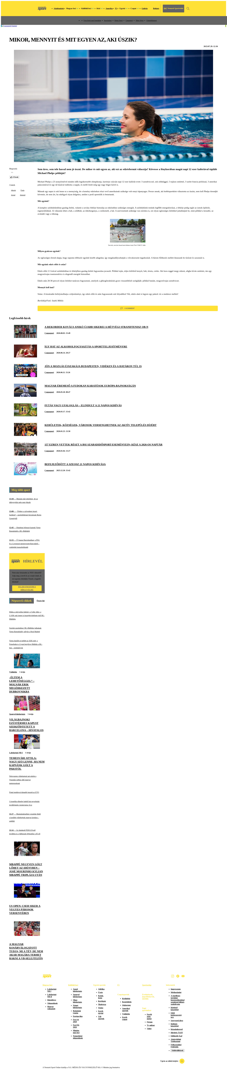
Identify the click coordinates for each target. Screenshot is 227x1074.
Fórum (149, 1022)
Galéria (145, 8)
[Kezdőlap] (42, 9)
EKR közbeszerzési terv (176, 1015)
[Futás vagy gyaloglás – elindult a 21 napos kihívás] (25, 416)
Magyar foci (47, 985)
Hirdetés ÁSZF (177, 1033)
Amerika (109, 8)
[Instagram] (172, 976)
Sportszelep (146, 985)
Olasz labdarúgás (77, 1001)
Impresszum (176, 989)
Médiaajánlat (176, 992)
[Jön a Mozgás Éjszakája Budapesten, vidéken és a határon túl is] (25, 376)
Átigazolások (52, 1003)
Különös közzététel (175, 1025)
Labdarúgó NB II (51, 996)
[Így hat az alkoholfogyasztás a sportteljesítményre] (25, 357)
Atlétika (101, 989)
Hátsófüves (51, 1000)
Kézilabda (126, 999)
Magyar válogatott (51, 1008)
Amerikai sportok (126, 1009)
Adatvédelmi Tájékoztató (176, 1040)
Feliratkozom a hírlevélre (27, 588)
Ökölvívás (102, 1004)
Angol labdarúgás (77, 990)
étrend (13, 195)
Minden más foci (76, 1031)
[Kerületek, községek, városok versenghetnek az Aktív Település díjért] (25, 435)
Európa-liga (78, 1016)
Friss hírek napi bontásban (92, 20)
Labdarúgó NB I (16, 753)
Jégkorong (126, 1005)
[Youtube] (183, 976)
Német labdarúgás (77, 1006)
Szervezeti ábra (177, 1021)
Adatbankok (59, 8)
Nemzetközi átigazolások (78, 1037)
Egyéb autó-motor (149, 1016)
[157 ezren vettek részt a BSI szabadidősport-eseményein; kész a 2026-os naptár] (25, 455)
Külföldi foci (73, 985)
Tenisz (100, 1008)
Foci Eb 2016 (76, 1026)
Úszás (22, 190)
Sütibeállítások (177, 1050)
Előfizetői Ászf (176, 1036)
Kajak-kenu (101, 997)
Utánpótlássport (151, 20)
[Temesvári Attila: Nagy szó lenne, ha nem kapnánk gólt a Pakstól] (27, 748)
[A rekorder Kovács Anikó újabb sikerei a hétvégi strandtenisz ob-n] (25, 337)
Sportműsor (108, 20)
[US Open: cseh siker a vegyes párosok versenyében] (27, 897)
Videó (149, 1029)
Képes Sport (119, 20)
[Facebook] (177, 976)
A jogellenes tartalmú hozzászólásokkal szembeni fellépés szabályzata (177, 1000)
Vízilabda (13, 672)
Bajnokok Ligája (77, 1012)
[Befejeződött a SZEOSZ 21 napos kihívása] (25, 475)
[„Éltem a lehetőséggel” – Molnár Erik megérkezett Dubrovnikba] (27, 668)
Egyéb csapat (124, 1018)
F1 (116, 8)
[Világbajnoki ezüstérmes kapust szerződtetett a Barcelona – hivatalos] (27, 710)
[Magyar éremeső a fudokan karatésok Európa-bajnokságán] (25, 396)
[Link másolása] (12, 172)
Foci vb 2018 (76, 1021)
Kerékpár (102, 1001)
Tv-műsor (151, 1025)
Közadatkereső (177, 1029)
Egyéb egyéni (100, 1012)
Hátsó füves (140, 20)
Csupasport (129, 20)
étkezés (13, 190)
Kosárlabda (126, 1002)
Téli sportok (101, 1018)
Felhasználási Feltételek (176, 1046)
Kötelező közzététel (175, 1009)
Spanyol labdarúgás (17, 714)
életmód (22, 195)
